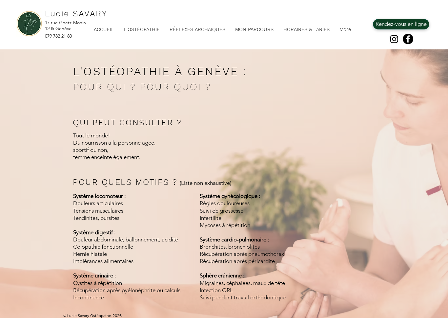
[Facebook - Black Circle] (408, 39)
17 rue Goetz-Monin (65, 23)
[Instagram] (394, 39)
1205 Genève (58, 28)
